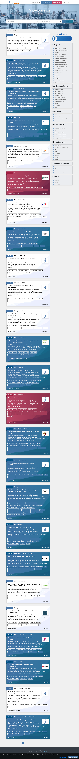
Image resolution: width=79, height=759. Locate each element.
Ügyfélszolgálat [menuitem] (36, 2)
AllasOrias (9, 30)
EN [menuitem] (64, 2)
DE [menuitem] (68, 2)
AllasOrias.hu (47, 751)
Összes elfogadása (73, 757)
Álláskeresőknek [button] (46, 2)
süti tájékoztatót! (54, 754)
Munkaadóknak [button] (57, 2)
